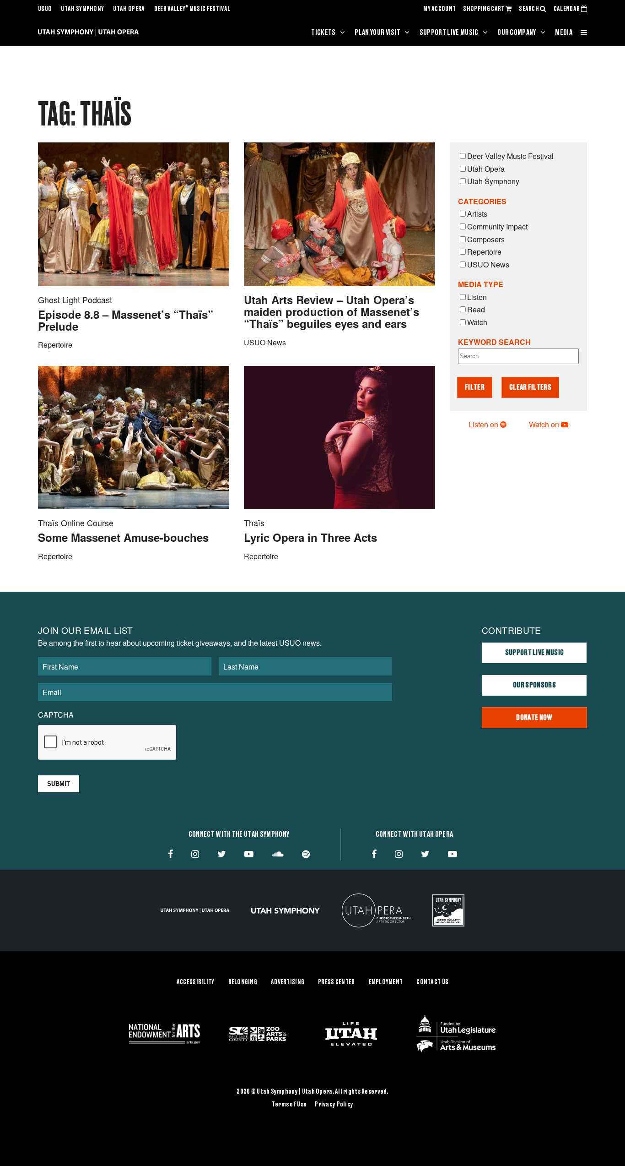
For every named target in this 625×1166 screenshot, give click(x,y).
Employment (386, 982)
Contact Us (432, 982)
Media (563, 32)
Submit (58, 783)
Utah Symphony (82, 9)
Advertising (287, 982)
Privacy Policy (334, 1104)
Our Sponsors (534, 685)
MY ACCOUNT (439, 9)
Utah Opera (129, 9)
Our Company (516, 32)
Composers (486, 239)
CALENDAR (567, 9)
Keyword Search (494, 342)
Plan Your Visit (377, 32)
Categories (482, 201)
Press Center (336, 982)
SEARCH (529, 9)
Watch (477, 322)
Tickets (323, 32)
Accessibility (196, 982)
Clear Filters (530, 387)
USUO (45, 9)
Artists (477, 213)
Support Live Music (449, 32)
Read (476, 309)
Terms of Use (289, 1104)
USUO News (488, 264)
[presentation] (107, 743)
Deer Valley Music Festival (192, 9)
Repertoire (484, 251)
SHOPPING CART (484, 9)
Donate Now (534, 717)
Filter (475, 387)
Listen (477, 297)
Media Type (480, 284)
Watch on (545, 424)
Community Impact (497, 226)
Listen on (484, 424)
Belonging (243, 982)
